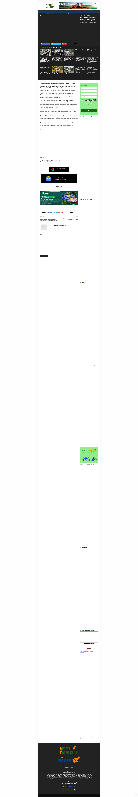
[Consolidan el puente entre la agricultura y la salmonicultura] (69, 69)
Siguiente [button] (76, 198)
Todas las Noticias (44, 10)
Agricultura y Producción (91, 72)
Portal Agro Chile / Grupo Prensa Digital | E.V (89, 22)
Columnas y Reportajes (53, 10)
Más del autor (57, 47)
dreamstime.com (82, 652)
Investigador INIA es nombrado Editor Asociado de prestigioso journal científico (69, 219)
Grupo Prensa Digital (44, 795)
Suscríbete (60, 10)
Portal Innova (73, 795)
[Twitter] (95, 1)
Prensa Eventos (89, 795)
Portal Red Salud (78, 795)
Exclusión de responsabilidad (52, 795)
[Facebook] (91, 1)
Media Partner (86, 10)
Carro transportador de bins (91, 458)
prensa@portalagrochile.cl (71, 786)
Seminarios (88, 15)
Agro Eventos (78, 72)
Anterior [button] (41, 198)
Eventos (64, 10)
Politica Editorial (60, 795)
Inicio (41, 13)
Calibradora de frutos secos (86, 459)
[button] (96, 11)
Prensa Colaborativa (44, 796)
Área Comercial (70, 10)
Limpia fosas (87, 460)
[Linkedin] (94, 1)
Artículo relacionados (46, 47)
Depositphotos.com (83, 738)
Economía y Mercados (44, 72)
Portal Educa (84, 795)
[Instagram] (93, 1)
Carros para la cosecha (86, 453)
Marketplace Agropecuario (78, 10)
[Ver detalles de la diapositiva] (59, 198)
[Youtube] (97, 1)
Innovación (82, 15)
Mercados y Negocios (55, 72)
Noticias (85, 15)
